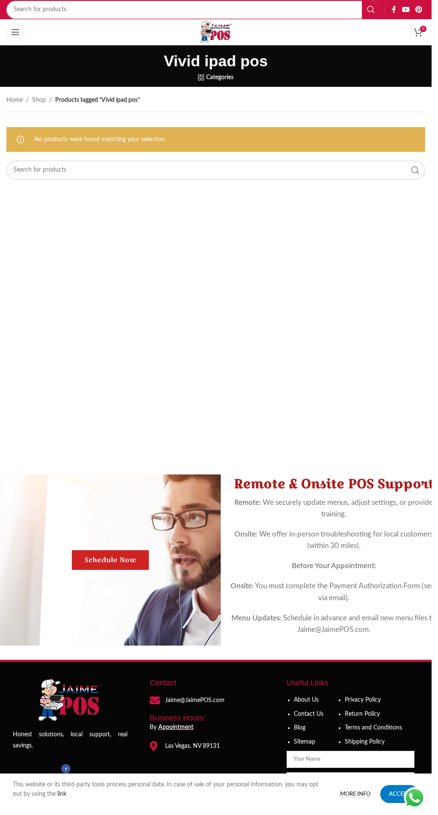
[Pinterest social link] (419, 9)
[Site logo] (216, 32)
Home (14, 100)
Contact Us (308, 714)
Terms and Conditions (373, 728)
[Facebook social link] (394, 9)
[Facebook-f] (66, 769)
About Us (306, 700)
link (62, 794)
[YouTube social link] (405, 9)
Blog (299, 728)
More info (356, 794)
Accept (399, 794)
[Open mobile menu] (15, 32)
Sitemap (304, 742)
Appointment (175, 727)
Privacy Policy (363, 700)
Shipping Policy (365, 742)
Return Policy (362, 714)
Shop (39, 100)
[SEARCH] (371, 10)
